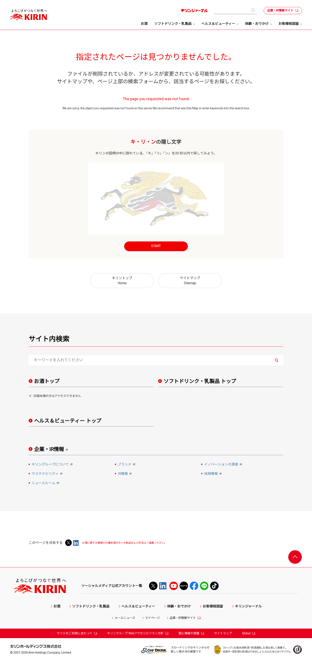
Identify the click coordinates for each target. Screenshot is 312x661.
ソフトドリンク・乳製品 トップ (200, 381)
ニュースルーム (46, 483)
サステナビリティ (48, 474)
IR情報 (125, 474)
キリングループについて (53, 464)
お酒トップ (47, 381)
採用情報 (213, 474)
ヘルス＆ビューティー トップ (67, 421)
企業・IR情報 (52, 449)
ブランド (127, 464)
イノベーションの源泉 (223, 464)
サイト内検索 (49, 339)
